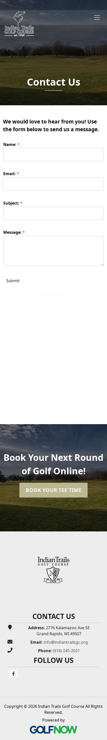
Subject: (12, 203)
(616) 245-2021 (66, 650)
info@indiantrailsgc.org (66, 642)
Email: (11, 173)
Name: (11, 144)
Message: (14, 232)
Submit (13, 280)
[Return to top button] (100, 525)
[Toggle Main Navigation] (97, 17)
